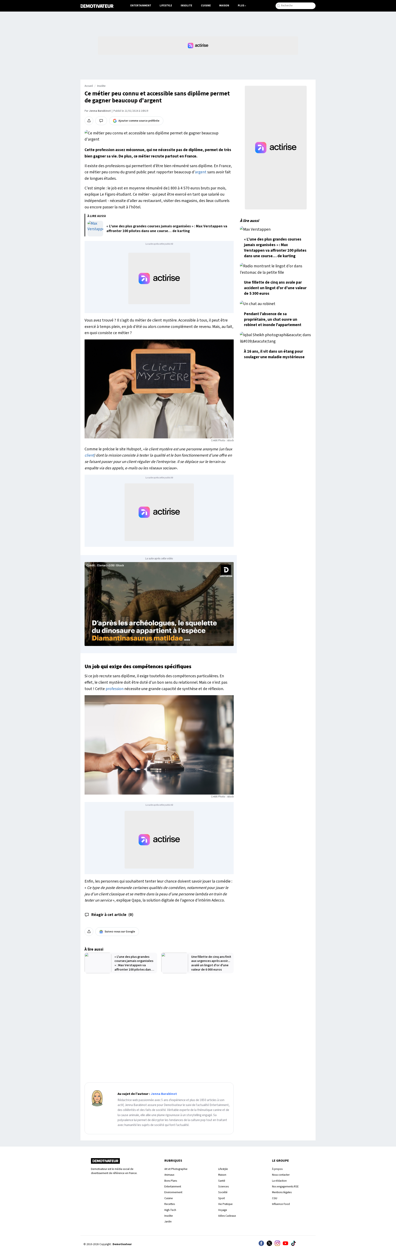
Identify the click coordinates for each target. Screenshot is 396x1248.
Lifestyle (166, 5)
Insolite (186, 5)
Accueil (89, 86)
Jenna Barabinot (100, 111)
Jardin (168, 1221)
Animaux (169, 1175)
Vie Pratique (225, 1204)
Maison (224, 5)
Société (222, 1192)
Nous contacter (281, 1175)
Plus (241, 5)
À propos (277, 1169)
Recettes (169, 1204)
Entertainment (140, 5)
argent (200, 172)
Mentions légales (282, 1192)
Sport (221, 1198)
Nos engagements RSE (285, 1186)
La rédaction (279, 1181)
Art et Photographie (175, 1169)
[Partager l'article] (89, 120)
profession (115, 689)
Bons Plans (170, 1181)
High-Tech (170, 1210)
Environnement (173, 1192)
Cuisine (206, 5)
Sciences (223, 1186)
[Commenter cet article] (101, 120)
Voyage (222, 1210)
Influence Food (281, 1204)
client (89, 455)
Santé (221, 1181)
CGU (274, 1198)
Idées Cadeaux (227, 1216)
